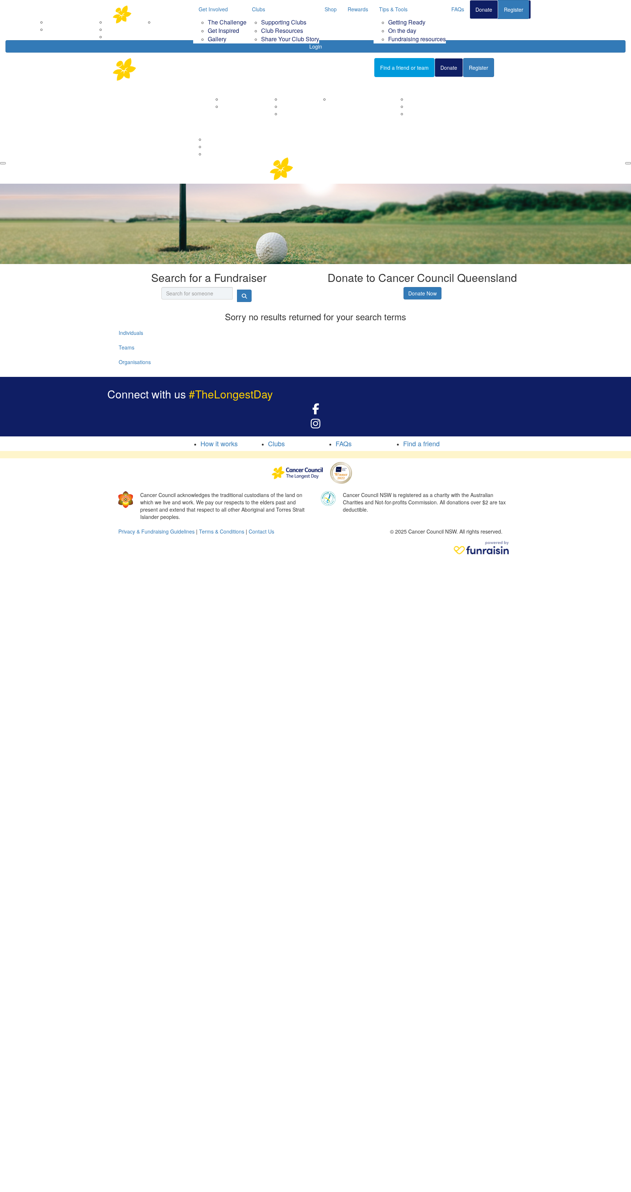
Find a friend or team (404, 67)
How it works (219, 443)
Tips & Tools (393, 9)
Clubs (258, 9)
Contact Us (235, 106)
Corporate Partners (244, 99)
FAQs (457, 9)
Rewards (358, 9)
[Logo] (149, 14)
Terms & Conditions (221, 531)
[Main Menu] (3, 163)
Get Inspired (223, 30)
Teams (126, 347)
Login (315, 46)
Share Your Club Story (290, 39)
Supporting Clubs (283, 22)
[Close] (628, 163)
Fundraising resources (417, 39)
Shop (331, 9)
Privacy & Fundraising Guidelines (156, 531)
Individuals (131, 332)
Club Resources (282, 30)
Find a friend (421, 443)
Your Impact (334, 86)
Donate (483, 9)
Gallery (217, 39)
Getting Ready (406, 22)
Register (513, 9)
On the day (402, 30)
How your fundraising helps (361, 99)
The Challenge (227, 22)
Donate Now (422, 293)
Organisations (135, 362)
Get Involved (213, 9)
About (219, 86)
